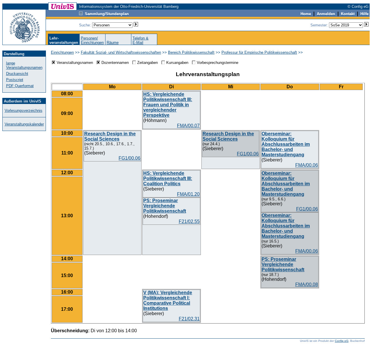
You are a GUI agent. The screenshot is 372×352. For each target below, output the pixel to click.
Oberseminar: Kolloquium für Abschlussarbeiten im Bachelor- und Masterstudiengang (286, 144)
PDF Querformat (20, 86)
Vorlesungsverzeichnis (23, 110)
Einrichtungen (62, 52)
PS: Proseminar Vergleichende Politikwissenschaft (164, 205)
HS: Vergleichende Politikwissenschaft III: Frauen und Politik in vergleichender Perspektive (167, 105)
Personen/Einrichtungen (92, 40)
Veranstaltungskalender (24, 124)
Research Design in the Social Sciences (110, 136)
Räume (113, 42)
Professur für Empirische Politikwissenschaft (259, 52)
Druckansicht (17, 73)
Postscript (14, 80)
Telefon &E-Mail (141, 40)
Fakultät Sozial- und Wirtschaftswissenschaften (121, 52)
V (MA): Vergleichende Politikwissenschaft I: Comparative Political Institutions (167, 300)
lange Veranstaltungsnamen (24, 65)
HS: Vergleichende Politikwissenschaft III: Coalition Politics (167, 178)
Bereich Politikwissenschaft (191, 52)
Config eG (341, 340)
